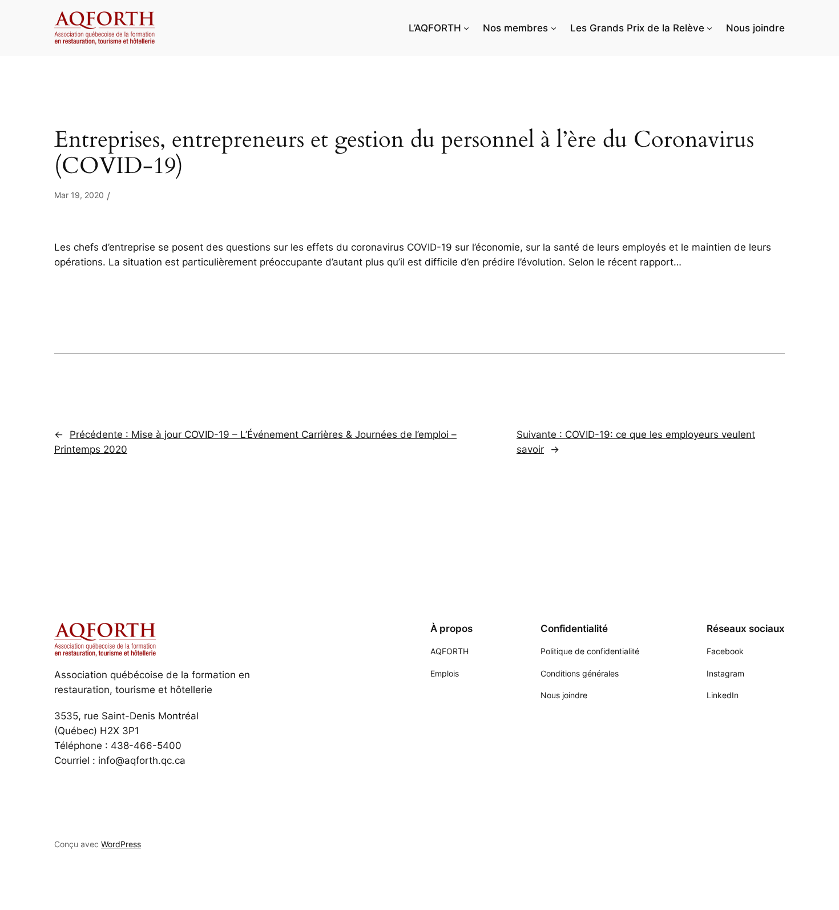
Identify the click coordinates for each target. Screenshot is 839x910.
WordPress (121, 844)
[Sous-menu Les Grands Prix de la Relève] (709, 28)
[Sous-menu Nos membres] (553, 28)
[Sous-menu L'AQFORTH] (466, 28)
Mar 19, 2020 (79, 195)
